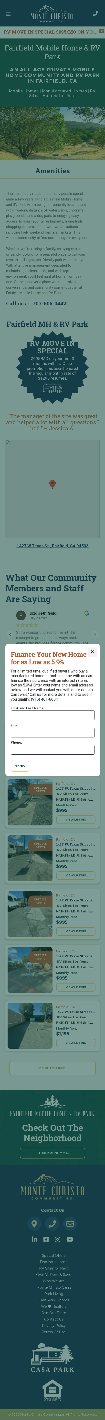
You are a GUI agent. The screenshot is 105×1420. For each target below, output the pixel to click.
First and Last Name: (27, 708)
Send (20, 766)
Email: (16, 725)
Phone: (16, 742)
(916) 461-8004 (44, 699)
